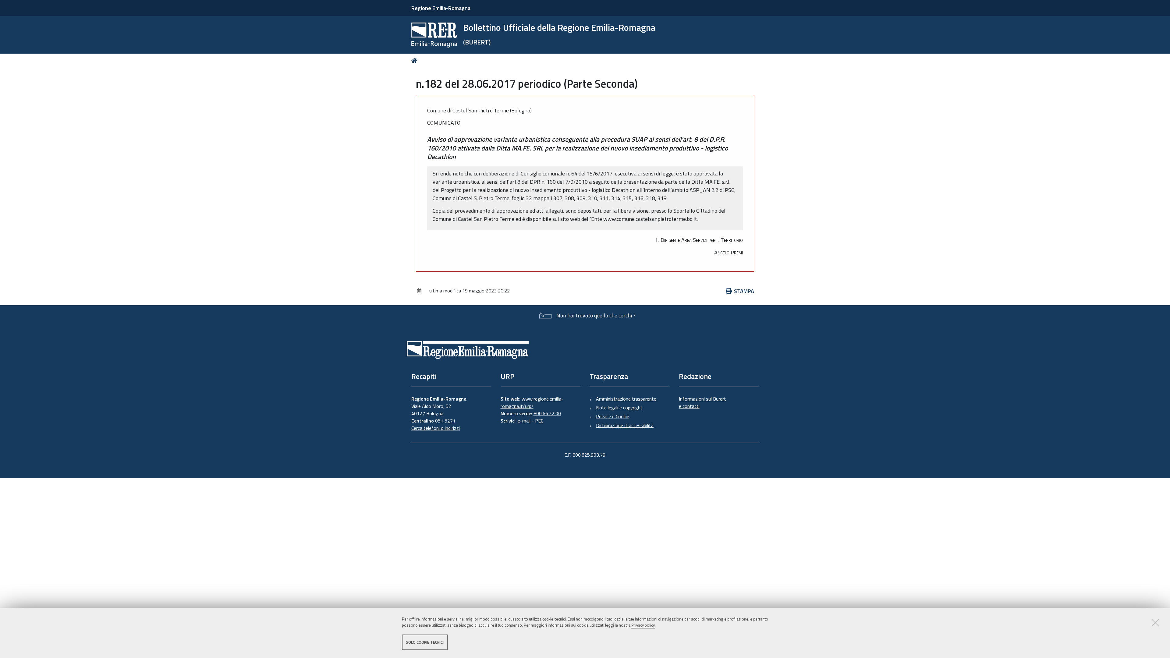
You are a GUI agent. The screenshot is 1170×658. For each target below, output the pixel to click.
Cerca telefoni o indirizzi (435, 428)
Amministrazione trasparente (626, 398)
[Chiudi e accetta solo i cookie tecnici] (1155, 623)
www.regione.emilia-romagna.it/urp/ (532, 402)
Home (415, 60)
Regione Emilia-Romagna (440, 8)
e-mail (524, 420)
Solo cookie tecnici (425, 642)
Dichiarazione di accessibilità (625, 425)
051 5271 (445, 420)
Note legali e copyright (619, 407)
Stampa (744, 291)
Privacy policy (643, 625)
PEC (539, 420)
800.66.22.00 (547, 413)
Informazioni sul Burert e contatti (702, 402)
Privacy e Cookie (612, 416)
